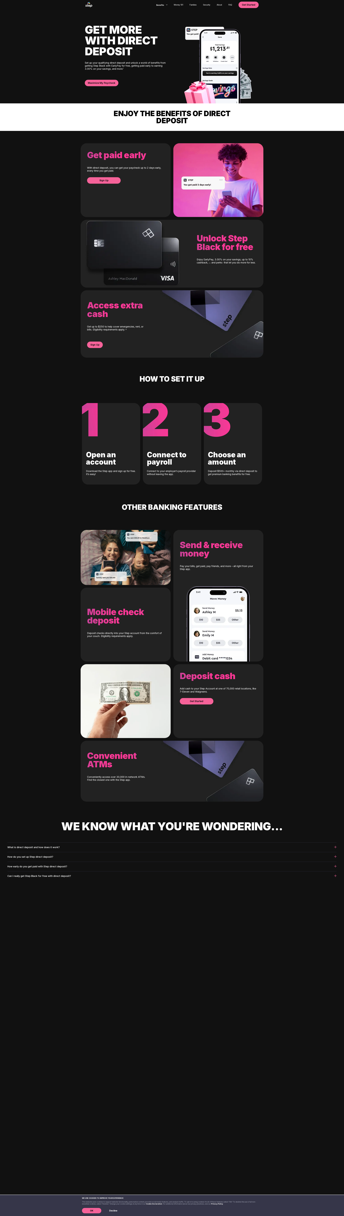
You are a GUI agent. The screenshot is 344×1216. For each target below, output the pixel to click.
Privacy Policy (217, 1204)
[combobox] (161, 5)
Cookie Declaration (154, 1204)
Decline (113, 1211)
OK (91, 1210)
